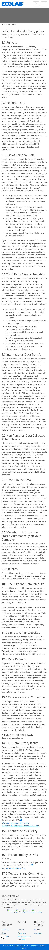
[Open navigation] (44, 3)
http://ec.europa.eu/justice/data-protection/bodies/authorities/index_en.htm (21, 824)
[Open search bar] (36, 3)
